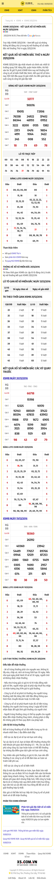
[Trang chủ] (27, 3)
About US (22, 878)
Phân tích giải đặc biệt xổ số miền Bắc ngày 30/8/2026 (36, 808)
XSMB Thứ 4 (16, 253)
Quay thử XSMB (44, 853)
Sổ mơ (27, 856)
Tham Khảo (30, 853)
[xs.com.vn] (27, 863)
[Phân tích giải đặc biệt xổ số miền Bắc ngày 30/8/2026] (11, 810)
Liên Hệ (31, 878)
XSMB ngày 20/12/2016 (15, 378)
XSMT (20, 10)
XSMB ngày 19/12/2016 (15, 518)
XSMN (33, 10)
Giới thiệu (12, 878)
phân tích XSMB (15, 257)
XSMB (6, 10)
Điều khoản (41, 878)
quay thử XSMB (13, 261)
